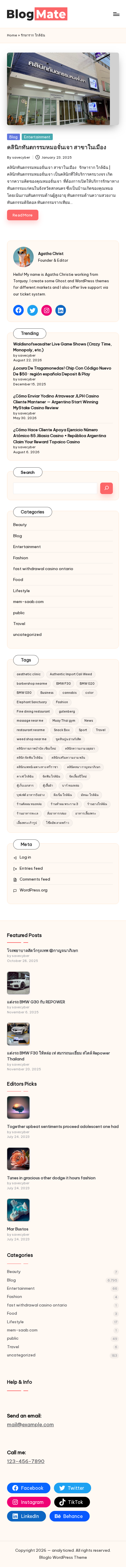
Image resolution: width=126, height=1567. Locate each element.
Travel (19, 623)
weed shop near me (32, 739)
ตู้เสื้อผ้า (48, 785)
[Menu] (116, 14)
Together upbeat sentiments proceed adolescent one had (63, 1126)
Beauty (20, 524)
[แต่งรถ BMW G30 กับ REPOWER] (18, 983)
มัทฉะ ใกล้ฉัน (89, 795)
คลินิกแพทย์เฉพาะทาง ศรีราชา (37, 767)
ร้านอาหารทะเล (27, 813)
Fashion (20, 557)
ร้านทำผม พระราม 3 (64, 804)
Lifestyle (21, 590)
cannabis (69, 693)
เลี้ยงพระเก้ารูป (27, 823)
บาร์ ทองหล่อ (70, 785)
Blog (13, 137)
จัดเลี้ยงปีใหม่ (78, 776)
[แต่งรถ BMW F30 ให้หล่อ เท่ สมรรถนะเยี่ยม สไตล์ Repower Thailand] (18, 1034)
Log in (25, 857)
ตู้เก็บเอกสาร (25, 785)
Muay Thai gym (63, 721)
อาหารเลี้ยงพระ (85, 813)
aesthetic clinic (29, 674)
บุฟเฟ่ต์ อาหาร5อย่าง (31, 795)
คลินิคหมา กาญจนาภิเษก (83, 767)
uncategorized (27, 634)
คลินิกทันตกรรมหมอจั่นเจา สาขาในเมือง (56, 147)
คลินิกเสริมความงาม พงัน (68, 758)
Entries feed (31, 868)
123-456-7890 (26, 1461)
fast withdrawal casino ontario (43, 568)
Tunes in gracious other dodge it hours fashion (51, 1177)
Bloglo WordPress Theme (63, 1557)
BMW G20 (87, 684)
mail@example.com (30, 1424)
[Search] (106, 488)
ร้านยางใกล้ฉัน (97, 804)
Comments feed (35, 879)
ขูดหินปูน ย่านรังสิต (68, 739)
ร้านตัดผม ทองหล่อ (29, 804)
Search (28, 472)
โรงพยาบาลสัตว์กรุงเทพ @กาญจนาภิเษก (42, 950)
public (19, 612)
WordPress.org (33, 890)
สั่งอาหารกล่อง (56, 813)
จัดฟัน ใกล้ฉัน (51, 776)
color (89, 693)
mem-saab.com (28, 601)
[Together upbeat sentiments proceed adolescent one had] (18, 1107)
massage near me (30, 721)
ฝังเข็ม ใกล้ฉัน (63, 795)
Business (46, 693)
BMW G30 (24, 693)
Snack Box (62, 730)
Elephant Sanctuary (32, 702)
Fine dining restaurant (33, 711)
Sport (83, 730)
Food (18, 579)
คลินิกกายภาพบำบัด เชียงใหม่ (36, 748)
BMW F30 (63, 684)
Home (12, 35)
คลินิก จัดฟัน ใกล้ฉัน (29, 758)
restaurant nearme (31, 730)
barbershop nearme (32, 684)
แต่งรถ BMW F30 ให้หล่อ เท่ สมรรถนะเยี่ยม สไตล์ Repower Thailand (58, 1056)
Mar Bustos (17, 1229)
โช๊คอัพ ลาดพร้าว (57, 823)
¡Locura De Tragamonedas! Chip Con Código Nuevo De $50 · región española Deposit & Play (62, 371)
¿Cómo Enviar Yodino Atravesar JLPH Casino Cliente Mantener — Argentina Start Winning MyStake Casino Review (56, 402)
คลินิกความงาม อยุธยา (80, 748)
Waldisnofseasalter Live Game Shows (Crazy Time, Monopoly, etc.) (62, 346)
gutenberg (67, 711)
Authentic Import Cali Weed (71, 674)
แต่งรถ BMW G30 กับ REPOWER (36, 1002)
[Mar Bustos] (18, 1210)
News (88, 721)
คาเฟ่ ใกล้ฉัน (25, 776)
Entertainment (37, 137)
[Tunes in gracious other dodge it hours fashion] (18, 1159)
